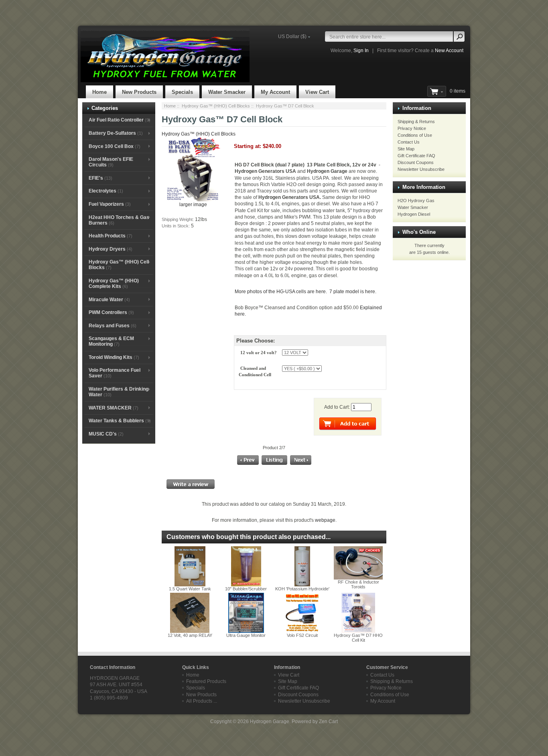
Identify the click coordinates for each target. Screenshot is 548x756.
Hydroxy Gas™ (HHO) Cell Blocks (216, 105)
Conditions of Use (415, 135)
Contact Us (409, 142)
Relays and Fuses (112, 325)
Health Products (110, 236)
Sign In (361, 50)
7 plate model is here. (352, 291)
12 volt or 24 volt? (259, 352)
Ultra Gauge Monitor (246, 635)
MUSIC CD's (106, 434)
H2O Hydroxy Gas (416, 200)
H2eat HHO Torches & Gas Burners (119, 220)
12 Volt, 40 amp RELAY (190, 635)
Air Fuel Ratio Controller (119, 120)
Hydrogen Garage (269, 721)
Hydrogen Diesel (414, 214)
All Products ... (201, 701)
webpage (325, 520)
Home (99, 92)
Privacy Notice (412, 128)
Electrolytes (106, 191)
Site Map (406, 148)
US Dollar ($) (292, 36)
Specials (182, 92)
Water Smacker (227, 92)
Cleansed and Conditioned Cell (255, 371)
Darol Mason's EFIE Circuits (111, 162)
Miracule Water (109, 299)
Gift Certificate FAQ (416, 155)
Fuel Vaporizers (110, 204)
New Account (449, 50)
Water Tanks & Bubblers (120, 421)
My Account (275, 92)
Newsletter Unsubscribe (421, 169)
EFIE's (100, 178)
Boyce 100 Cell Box (114, 146)
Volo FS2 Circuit (302, 635)
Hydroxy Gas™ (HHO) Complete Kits (114, 283)
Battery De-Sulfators (116, 133)
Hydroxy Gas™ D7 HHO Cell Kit (358, 637)
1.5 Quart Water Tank (190, 588)
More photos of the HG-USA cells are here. (281, 291)
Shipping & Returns (416, 121)
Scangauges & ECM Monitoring (111, 341)
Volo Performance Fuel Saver (114, 373)
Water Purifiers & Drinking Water (118, 391)
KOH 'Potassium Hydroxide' (302, 588)
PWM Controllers (111, 312)
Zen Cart (328, 721)
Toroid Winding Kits (114, 357)
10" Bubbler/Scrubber (246, 588)
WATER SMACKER (113, 408)
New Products (139, 92)
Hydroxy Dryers (110, 249)
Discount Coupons (416, 162)
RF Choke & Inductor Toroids (358, 584)
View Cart (317, 92)
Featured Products (206, 681)
